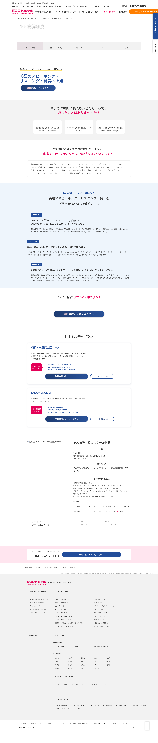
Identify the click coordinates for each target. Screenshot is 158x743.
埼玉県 (57, 668)
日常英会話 (99, 573)
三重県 (83, 661)
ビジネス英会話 (105, 573)
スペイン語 (95, 684)
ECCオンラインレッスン (63, 709)
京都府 (95, 658)
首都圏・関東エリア (61, 646)
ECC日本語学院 (107, 705)
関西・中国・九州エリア (101, 646)
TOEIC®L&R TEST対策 (119, 573)
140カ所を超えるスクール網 (38, 609)
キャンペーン (101, 48)
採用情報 (106, 6)
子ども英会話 (111, 573)
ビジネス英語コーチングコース (103, 599)
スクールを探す (109, 12)
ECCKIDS (15, 6)
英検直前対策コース (61, 613)
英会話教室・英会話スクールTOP (59, 583)
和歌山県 (96, 668)
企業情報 (124, 723)
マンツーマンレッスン (100, 602)
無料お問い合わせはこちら (67, 376)
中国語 (58, 684)
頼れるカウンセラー (35, 606)
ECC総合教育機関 (61, 705)
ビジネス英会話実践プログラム (64, 626)
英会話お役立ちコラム (36, 723)
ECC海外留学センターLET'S (79, 705)
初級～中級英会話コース (62, 599)
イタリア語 (85, 684)
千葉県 (57, 665)
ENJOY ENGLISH (60, 609)
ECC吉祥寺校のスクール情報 (91, 442)
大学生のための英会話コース (102, 623)
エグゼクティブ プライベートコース (104, 606)
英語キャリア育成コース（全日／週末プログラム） (70, 623)
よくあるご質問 (70, 6)
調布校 (106, 522)
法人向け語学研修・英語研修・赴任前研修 (49, 6)
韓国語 (66, 684)
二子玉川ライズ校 (110, 524)
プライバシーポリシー (99, 723)
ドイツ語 (105, 684)
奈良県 (95, 665)
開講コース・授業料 (30, 48)
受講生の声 (123, 12)
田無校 (83, 522)
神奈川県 (58, 661)
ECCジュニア (95, 705)
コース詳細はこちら (102, 376)
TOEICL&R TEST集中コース (63, 616)
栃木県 (70, 658)
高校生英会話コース (99, 619)
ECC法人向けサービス (122, 705)
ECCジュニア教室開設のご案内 (142, 705)
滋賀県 (108, 658)
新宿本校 (84, 524)
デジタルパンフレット (83, 6)
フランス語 (75, 684)
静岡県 (70, 668)
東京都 (57, 658)
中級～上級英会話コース (62, 602)
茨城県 (70, 661)
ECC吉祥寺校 (31, 26)
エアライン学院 (98, 609)
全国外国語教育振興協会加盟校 (79, 723)
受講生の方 (97, 6)
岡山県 (108, 661)
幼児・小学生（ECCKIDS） (102, 613)
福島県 (70, 665)
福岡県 (108, 665)
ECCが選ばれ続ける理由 (43, 12)
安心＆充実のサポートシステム (39, 613)
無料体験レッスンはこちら (91, 554)
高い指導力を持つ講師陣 (37, 602)
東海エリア (77, 646)
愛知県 (83, 658)
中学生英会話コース (99, 616)
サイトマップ (62, 723)
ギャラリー (128, 48)
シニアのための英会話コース (102, 626)
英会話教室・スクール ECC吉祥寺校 (50, 18)
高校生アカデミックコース (63, 619)
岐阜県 (83, 665)
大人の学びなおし (60, 606)
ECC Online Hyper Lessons (83, 709)
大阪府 (83, 668)
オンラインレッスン (27, 6)
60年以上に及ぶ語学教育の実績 (39, 599)
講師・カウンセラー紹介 (90, 12)
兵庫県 (95, 661)
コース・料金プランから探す (66, 12)
